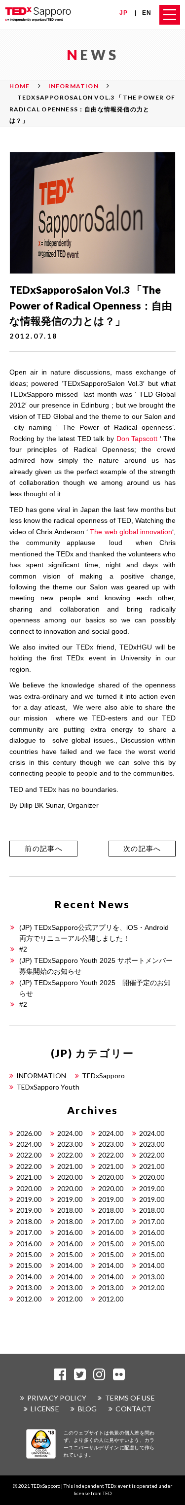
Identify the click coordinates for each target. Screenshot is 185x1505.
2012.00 (151, 1287)
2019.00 (151, 1188)
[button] (43, 848)
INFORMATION (41, 1075)
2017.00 (110, 1221)
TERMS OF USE (130, 1398)
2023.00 (69, 1144)
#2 (23, 949)
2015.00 (110, 1243)
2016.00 (69, 1232)
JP (123, 12)
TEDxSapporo (103, 1075)
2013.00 (151, 1276)
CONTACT (133, 1408)
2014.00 (69, 1265)
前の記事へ (44, 849)
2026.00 (28, 1133)
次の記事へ (142, 849)
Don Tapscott (137, 439)
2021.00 (69, 1166)
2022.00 (28, 1155)
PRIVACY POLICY (56, 1398)
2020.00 (69, 1177)
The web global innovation (131, 532)
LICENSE (45, 1408)
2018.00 (69, 1210)
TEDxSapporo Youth (47, 1087)
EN (146, 12)
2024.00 (69, 1133)
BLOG (87, 1408)
